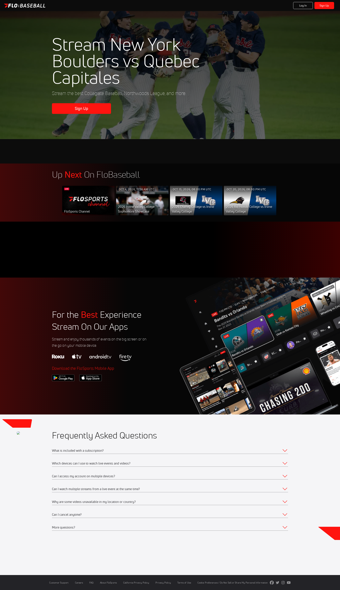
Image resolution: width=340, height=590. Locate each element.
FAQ (91, 582)
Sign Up (324, 5)
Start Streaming (88, 204)
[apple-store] (90, 388)
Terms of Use (184, 582)
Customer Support (59, 582)
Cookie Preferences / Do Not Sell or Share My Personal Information (232, 582)
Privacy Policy (163, 582)
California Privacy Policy (136, 582)
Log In (303, 5)
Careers (79, 582)
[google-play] (63, 388)
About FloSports (108, 582)
